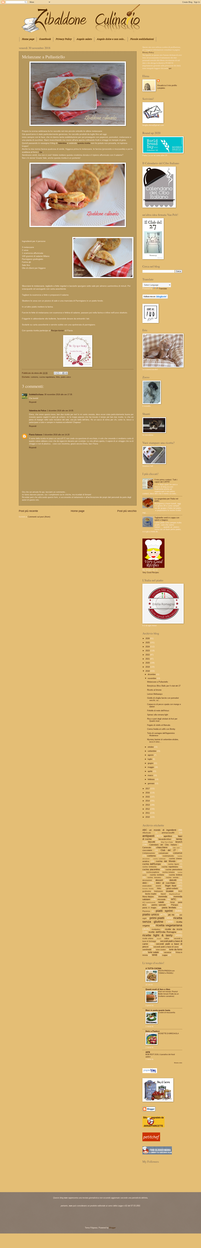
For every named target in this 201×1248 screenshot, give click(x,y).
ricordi (159, 938)
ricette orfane (147, 938)
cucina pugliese (152, 872)
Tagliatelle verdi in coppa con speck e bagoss (167, 519)
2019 (148, 667)
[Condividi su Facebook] (63, 373)
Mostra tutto (178, 1063)
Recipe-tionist (57, 330)
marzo (151, 775)
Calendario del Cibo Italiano (163, 845)
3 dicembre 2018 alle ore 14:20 (56, 435)
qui (170, 68)
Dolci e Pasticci (153, 1031)
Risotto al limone (154, 690)
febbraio (151, 779)
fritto (58, 377)
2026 (148, 638)
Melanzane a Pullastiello (157, 682)
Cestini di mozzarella (166, 1013)
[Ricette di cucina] (151, 1141)
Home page (28, 39)
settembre (152, 751)
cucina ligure (173, 864)
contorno (34, 377)
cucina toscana (154, 877)
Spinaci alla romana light (157, 715)
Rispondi (32, 402)
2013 (148, 805)
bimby (179, 839)
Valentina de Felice (37, 411)
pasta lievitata (169, 907)
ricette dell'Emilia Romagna (162, 932)
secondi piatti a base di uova (165, 947)
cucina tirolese (175, 875)
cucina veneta (172, 877)
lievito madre (150, 894)
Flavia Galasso (35, 435)
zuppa (164, 955)
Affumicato (146, 833)
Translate (163, 289)
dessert (159, 880)
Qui (40, 152)
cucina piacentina (151, 869)
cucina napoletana (47, 377)
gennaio (151, 783)
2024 (148, 647)
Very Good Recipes (150, 572)
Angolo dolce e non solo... (111, 39)
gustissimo (146, 891)
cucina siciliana (157, 875)
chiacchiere (161, 847)
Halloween (158, 891)
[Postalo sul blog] (58, 373)
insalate (169, 891)
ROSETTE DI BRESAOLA (168, 1033)
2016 (148, 793)
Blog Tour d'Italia (167, 842)
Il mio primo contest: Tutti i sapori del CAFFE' (166, 481)
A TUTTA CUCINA (153, 968)
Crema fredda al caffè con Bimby (161, 729)
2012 (148, 809)
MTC (173, 899)
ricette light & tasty (157, 935)
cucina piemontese (174, 869)
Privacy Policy (64, 39)
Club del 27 (168, 850)
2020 (148, 663)
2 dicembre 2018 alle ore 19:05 (60, 411)
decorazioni (147, 880)
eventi (158, 886)
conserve (177, 853)
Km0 (180, 891)
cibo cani (176, 847)
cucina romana (168, 872)
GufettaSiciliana (36, 394)
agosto (151, 755)
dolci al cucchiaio (165, 883)
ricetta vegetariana (169, 925)
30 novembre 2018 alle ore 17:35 (58, 394)
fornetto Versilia (147, 888)
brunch (179, 842)
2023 (148, 651)
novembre (152, 678)
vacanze (167, 952)
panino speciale (159, 905)
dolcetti (173, 880)
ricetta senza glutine (162, 919)
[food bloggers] (157, 1154)
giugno (151, 763)
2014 (148, 801)
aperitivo (168, 836)
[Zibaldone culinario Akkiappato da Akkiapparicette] (153, 1127)
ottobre (151, 747)
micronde (161, 899)
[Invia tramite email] (55, 373)
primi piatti (157, 918)
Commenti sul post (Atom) (39, 517)
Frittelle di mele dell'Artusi (158, 710)
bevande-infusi (165, 839)
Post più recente (28, 510)
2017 (148, 788)
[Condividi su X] (60, 373)
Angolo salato (84, 39)
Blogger (112, 1228)
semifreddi (146, 949)
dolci (144, 883)
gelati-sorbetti (172, 888)
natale (161, 902)
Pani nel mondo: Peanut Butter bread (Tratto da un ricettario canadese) (168, 994)
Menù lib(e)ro (148, 897)
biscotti (151, 842)
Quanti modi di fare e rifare (158, 989)
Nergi (172, 902)
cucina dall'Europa (151, 864)
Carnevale (146, 847)
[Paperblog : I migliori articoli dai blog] (149, 1072)
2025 (148, 642)
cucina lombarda (149, 867)
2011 (148, 813)
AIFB (148, 1052)
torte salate (153, 952)
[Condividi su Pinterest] (66, 373)
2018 (148, 671)
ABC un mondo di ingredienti (159, 830)
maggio (151, 767)
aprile (150, 771)
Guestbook (45, 39)
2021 (148, 659)
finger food (170, 885)
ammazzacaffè (168, 833)
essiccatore (147, 886)
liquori (163, 894)
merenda (162, 896)
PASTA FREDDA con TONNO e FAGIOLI (166, 972)
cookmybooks (168, 856)
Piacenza (146, 911)
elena (36, 373)
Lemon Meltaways (155, 694)
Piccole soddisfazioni (142, 39)
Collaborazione (148, 853)
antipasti (148, 835)
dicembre (152, 674)
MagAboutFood (174, 894)
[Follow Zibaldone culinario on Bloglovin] (155, 298)
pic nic (171, 914)
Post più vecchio (127, 510)
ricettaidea (156, 929)
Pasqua (174, 905)
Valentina (62, 143)
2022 (148, 655)
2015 (148, 797)
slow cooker (161, 950)
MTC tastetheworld (148, 902)
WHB (154, 955)
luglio (150, 759)
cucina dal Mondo (165, 861)
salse (166, 938)
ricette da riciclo (173, 929)
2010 (148, 817)
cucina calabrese (159, 858)
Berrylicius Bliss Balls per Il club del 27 (164, 686)
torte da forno (175, 949)
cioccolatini (147, 850)
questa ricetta (84, 143)
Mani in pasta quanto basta (158, 1010)
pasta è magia (149, 908)
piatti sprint (164, 910)
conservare (163, 853)
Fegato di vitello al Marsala (158, 725)
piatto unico (66, 377)
